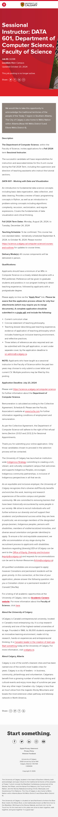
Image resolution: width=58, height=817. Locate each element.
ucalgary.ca (29, 649)
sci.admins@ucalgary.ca (16, 354)
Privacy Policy (29, 751)
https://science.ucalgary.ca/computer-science (34, 389)
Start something (9, 646)
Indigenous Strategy (16, 462)
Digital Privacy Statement (29, 748)
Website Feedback (29, 753)
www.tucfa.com (32, 411)
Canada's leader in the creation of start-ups (35, 642)
